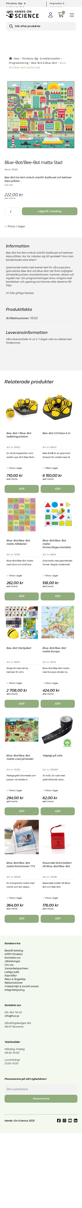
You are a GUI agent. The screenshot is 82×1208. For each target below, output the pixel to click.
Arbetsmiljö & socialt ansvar (22, 986)
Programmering (18, 63)
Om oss (9, 965)
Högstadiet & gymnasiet (57, 5)
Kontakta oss (12, 958)
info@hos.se (12, 1016)
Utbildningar (12, 961)
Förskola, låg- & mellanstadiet (41, 58)
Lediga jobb (12, 972)
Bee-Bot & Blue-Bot (44, 63)
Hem (16, 58)
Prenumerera (41, 1099)
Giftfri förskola (13, 954)
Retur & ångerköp (15, 979)
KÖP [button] (21, 489)
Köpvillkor (11, 975)
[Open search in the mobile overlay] (41, 26)
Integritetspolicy (15, 990)
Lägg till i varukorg (49, 211)
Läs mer (9, 184)
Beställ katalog (14, 950)
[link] (62, 15)
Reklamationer (14, 983)
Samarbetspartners (16, 968)
